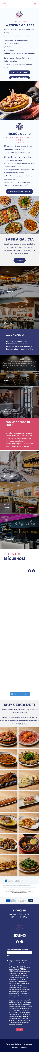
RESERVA (31, 290)
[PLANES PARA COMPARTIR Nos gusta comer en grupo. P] (19, 608)
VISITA (22, 290)
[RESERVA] (27, 290)
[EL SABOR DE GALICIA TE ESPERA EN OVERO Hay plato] (19, 681)
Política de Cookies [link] (19, 1047)
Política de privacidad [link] (23, 1044)
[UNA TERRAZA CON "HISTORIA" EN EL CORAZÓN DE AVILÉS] (19, 663)
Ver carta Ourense (19, 77)
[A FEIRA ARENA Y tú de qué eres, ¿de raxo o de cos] (19, 645)
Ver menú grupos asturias (19, 191)
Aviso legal (10, 1044)
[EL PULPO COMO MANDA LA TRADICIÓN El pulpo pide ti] (19, 590)
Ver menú (20, 260)
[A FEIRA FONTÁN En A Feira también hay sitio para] (19, 626)
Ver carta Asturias (19, 72)
